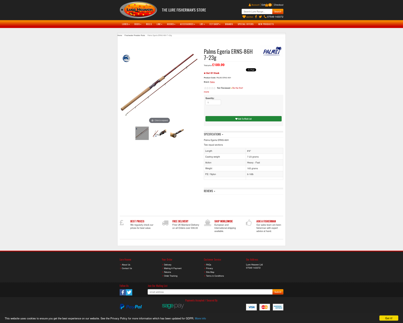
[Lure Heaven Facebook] (256, 16)
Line (159, 24)
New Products (266, 24)
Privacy (209, 268)
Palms (212, 82)
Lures (125, 24)
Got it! (388, 318)
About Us (126, 264)
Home (119, 35)
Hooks (170, 24)
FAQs (208, 264)
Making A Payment (173, 268)
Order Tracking (170, 275)
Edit (263, 4)
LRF (201, 24)
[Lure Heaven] (138, 10)
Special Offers (246, 24)
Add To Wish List (245, 118)
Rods (137, 24)
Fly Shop (214, 24)
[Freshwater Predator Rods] (271, 51)
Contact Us (127, 268)
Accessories (186, 24)
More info (200, 318)
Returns (167, 271)
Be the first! (237, 87)
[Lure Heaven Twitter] (260, 16)
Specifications (213, 134)
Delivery (167, 264)
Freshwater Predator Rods (135, 35)
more (206, 91)
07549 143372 (275, 16)
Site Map (210, 271)
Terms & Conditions (215, 275)
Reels (149, 24)
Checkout (278, 4)
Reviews (209, 191)
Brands (229, 24)
